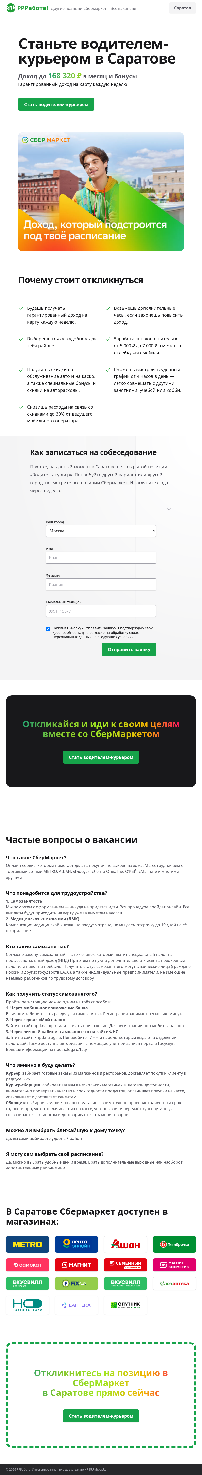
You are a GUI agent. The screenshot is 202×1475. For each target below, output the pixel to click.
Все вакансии (123, 8)
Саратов (182, 8)
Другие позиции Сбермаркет (79, 8)
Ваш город (55, 522)
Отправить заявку (129, 649)
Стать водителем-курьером (56, 104)
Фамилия (53, 575)
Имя (49, 548)
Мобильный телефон (64, 602)
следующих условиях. (116, 636)
